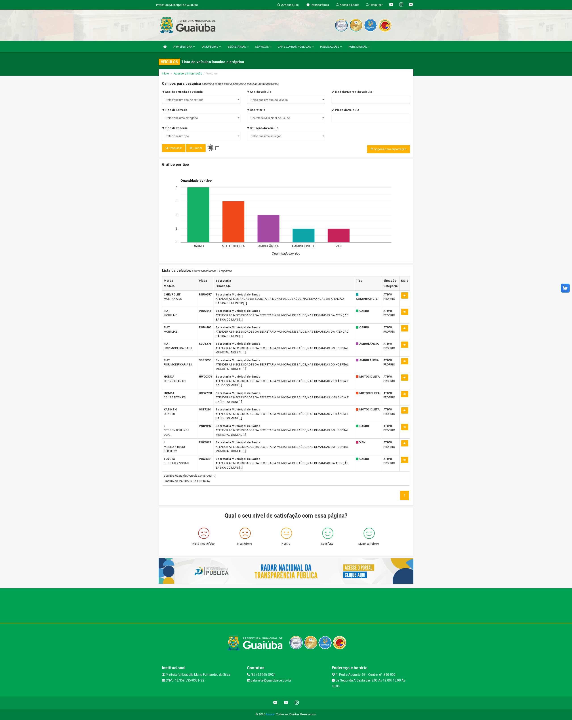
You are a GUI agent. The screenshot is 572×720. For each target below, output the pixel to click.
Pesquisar (175, 148)
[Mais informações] (404, 295)
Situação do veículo (263, 128)
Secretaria (257, 110)
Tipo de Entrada (175, 110)
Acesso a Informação (188, 73)
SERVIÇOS (262, 46)
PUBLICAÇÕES (330, 46)
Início (165, 73)
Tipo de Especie (176, 128)
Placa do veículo (346, 110)
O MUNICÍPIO (210, 46)
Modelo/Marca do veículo (353, 91)
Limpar (197, 148)
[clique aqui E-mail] (275, 703)
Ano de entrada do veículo (183, 91)
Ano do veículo (260, 91)
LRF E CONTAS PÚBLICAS (295, 46)
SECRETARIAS (237, 46)
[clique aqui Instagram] (297, 703)
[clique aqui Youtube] (286, 703)
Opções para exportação (389, 149)
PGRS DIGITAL (358, 46)
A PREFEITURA (183, 46)
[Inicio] (165, 46)
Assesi (270, 714)
